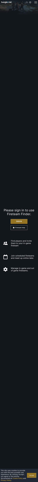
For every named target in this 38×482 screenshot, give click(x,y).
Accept (31, 475)
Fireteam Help (20, 228)
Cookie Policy (17, 478)
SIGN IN (19, 221)
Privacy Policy (6, 480)
